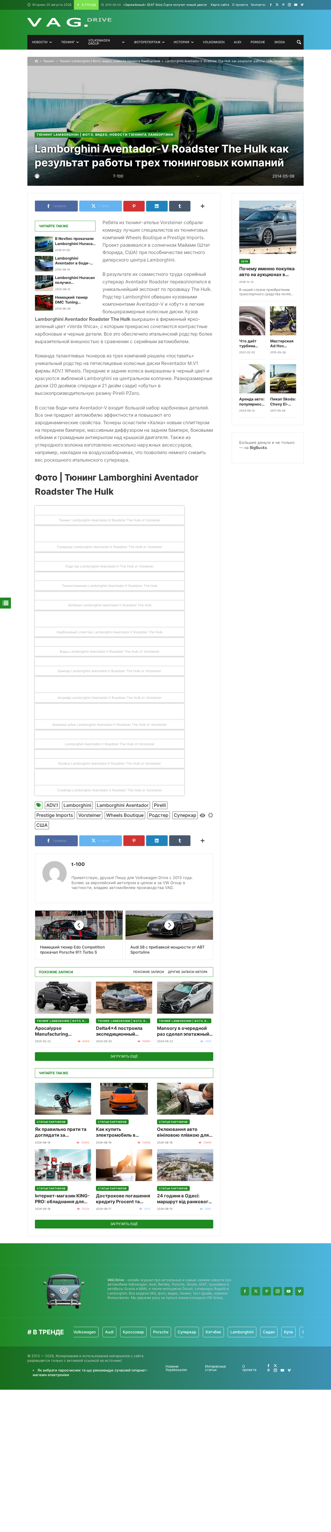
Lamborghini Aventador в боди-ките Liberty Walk (72, 261)
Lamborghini (77, 805)
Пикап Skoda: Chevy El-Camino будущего (283, 402)
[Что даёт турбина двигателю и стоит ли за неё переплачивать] (252, 320)
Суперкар (185, 815)
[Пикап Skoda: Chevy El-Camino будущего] (283, 378)
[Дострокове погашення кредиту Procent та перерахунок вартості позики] (124, 1165)
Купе (263, 1331)
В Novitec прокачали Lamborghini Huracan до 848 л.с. (75, 241)
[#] (270, 5)
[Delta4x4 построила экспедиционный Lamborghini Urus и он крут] (124, 998)
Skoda (283, 1331)
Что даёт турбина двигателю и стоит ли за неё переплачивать (252, 344)
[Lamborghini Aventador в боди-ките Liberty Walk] (44, 263)
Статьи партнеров (51, 1121)
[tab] (148, 972)
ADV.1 (52, 805)
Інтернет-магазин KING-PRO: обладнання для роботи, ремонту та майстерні (62, 1199)
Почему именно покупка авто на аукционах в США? (267, 272)
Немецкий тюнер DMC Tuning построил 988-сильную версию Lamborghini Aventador (71, 300)
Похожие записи (148, 972)
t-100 (78, 864)
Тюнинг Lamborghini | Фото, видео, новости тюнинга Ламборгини (110, 61)
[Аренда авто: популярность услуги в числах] (252, 378)
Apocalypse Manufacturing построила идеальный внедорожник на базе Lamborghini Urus (60, 1031)
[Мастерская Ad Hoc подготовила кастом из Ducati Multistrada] (283, 320)
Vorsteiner (89, 815)
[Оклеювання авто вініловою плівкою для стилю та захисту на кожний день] (185, 1099)
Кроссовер (108, 1331)
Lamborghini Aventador (123, 805)
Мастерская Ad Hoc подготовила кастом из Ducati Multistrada (282, 344)
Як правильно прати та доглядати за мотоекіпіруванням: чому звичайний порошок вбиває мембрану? (61, 1132)
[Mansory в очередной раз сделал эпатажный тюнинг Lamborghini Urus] (185, 998)
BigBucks (258, 447)
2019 (244, 261)
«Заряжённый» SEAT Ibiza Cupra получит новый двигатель (159, 5)
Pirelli (160, 805)
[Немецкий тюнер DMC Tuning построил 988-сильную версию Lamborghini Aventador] (44, 303)
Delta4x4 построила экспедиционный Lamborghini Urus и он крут (121, 1031)
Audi (84, 1331)
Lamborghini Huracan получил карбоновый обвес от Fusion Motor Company (75, 280)
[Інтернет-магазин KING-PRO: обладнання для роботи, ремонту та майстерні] (63, 1165)
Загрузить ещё (124, 1056)
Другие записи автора (187, 972)
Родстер (158, 815)
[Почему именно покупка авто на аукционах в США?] (267, 227)
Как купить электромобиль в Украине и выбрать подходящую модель (120, 1132)
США (41, 825)
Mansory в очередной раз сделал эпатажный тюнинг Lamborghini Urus (183, 1031)
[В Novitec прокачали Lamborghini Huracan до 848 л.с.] (44, 244)
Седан (244, 1331)
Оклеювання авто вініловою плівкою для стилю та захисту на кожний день (183, 1132)
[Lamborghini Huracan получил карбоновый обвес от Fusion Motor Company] (44, 283)
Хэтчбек (188, 1331)
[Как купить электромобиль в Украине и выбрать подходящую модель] (124, 1099)
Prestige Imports (54, 815)
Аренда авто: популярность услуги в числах (252, 402)
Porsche (135, 1331)
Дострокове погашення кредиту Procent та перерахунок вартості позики (123, 1199)
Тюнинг (49, 61)
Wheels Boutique (125, 815)
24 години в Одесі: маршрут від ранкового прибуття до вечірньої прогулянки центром (184, 1199)
